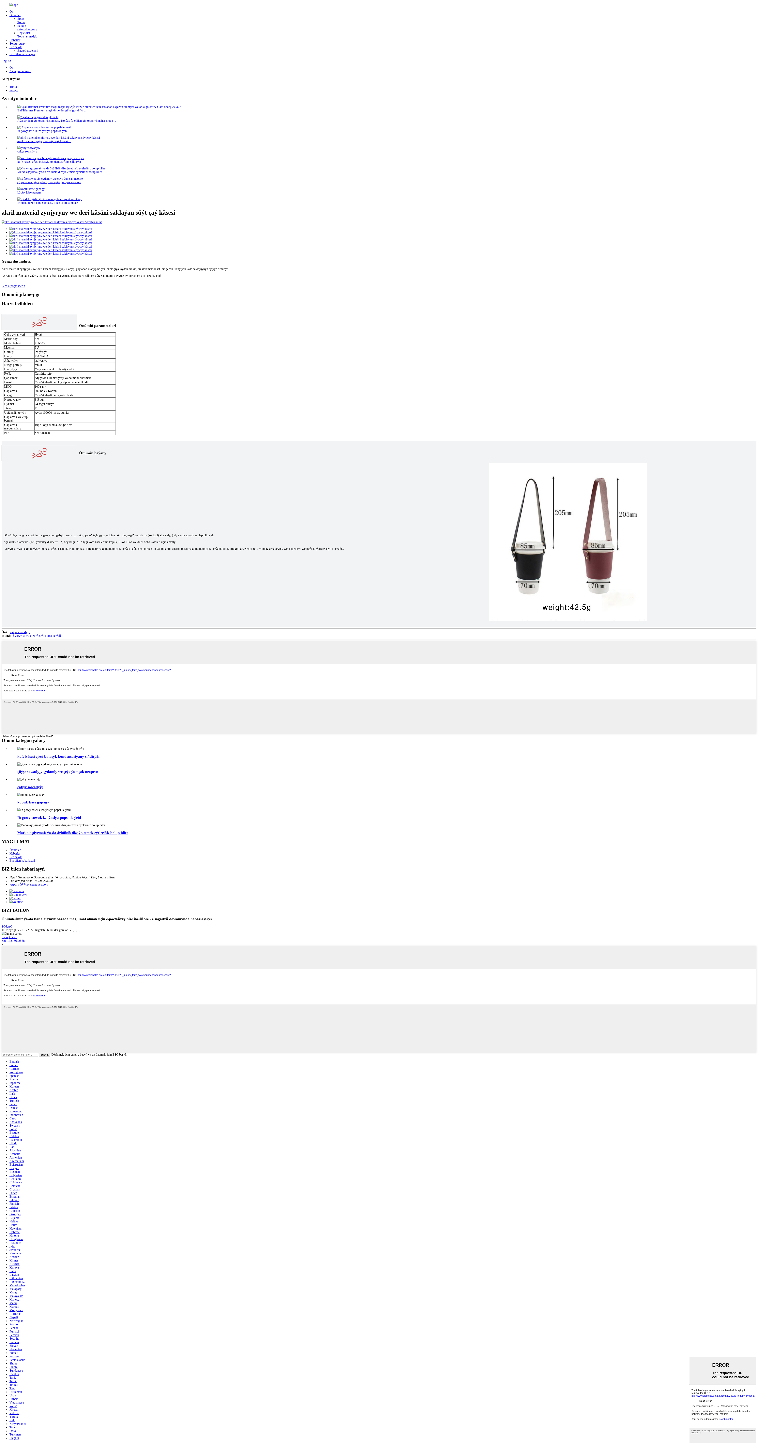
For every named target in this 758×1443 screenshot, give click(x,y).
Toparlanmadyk (27, 36)
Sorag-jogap (17, 43)
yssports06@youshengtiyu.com (28, 884)
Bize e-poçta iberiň (13, 286)
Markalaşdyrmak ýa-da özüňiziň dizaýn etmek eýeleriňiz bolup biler (59, 172)
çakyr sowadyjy (27, 151)
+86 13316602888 (13, 940)
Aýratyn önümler (20, 71)
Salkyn (21, 25)
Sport (20, 18)
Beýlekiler (23, 33)
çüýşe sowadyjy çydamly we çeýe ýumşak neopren (49, 182)
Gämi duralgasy (27, 29)
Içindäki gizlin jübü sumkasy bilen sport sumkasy (48, 202)
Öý (11, 11)
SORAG (7, 926)
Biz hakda (15, 47)
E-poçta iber (9, 937)
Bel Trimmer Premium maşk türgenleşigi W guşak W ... (51, 110)
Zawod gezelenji (27, 50)
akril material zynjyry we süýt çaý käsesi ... (44, 141)
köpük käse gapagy (29, 192)
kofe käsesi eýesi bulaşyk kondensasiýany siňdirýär (49, 161)
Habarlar (14, 40)
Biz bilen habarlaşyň (22, 54)
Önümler (15, 15)
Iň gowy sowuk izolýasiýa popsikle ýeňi (42, 131)
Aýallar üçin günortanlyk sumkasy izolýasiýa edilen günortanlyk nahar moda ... (66, 120)
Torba (21, 22)
